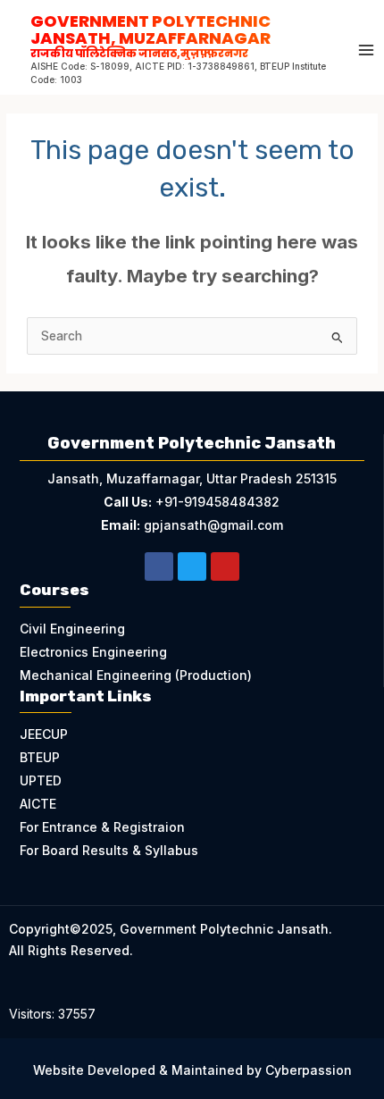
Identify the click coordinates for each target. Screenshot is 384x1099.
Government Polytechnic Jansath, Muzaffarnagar (150, 34)
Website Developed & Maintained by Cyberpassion (192, 1070)
